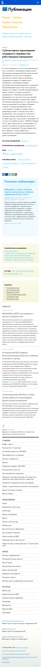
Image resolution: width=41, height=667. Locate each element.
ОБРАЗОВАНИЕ (8, 500)
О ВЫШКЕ (6, 440)
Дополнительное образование (13, 529)
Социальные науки (12, 296)
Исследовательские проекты (12, 559)
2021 (6, 274)
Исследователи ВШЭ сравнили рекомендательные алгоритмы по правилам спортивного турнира (20, 355)
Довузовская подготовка (11, 507)
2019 (13, 274)
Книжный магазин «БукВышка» (12, 598)
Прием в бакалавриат (9, 514)
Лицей (4, 503)
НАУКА (5, 552)
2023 (28, 271)
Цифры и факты (7, 444)
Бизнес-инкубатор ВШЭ (10, 536)
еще (21, 274)
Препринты (9, 27)
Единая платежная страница (12, 490)
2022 (32, 271)
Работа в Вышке (7, 494)
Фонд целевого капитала (11, 470)
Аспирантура (6, 525)
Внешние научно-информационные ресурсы (17, 581)
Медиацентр (6, 605)
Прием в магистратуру (10, 522)
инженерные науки (24, 255)
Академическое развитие (11, 574)
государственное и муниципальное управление (20, 253)
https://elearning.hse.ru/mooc (12, 637)
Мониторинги (7, 562)
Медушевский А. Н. (10, 198)
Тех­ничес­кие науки (12, 299)
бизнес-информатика (11, 251)
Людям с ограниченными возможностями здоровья (20, 486)
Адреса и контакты (22, 647)
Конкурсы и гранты (9, 577)
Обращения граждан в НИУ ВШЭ (13, 466)
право (15, 260)
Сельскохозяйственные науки (16, 294)
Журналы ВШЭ (7, 609)
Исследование (13, 382)
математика (29, 258)
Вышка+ (5, 518)
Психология (24, 141)
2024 (24, 271)
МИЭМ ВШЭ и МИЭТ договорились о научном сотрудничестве (17, 315)
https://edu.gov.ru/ (9, 629)
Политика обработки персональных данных (16, 654)
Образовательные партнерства (13, 540)
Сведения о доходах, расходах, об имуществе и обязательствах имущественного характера (19, 478)
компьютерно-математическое (14, 258)
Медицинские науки (12, 292)
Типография (6, 601)
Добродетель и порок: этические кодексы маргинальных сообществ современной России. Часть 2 (19, 192)
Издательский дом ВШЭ (10, 594)
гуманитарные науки (10, 255)
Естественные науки (13, 290)
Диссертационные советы (11, 566)
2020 (9, 274)
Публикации (19, 9)
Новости (6, 306)
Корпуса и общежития (10, 459)
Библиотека (6, 590)
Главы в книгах (12, 22)
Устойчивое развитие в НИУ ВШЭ (14, 451)
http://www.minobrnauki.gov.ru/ (13, 621)
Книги (6, 17)
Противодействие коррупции (13, 473)
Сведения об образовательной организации (18, 483)
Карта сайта (6, 662)
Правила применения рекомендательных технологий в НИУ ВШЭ (19, 658)
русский (10, 150)
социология (22, 260)
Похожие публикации (19, 181)
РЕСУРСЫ (6, 587)
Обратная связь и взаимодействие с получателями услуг (20, 545)
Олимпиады (6, 511)
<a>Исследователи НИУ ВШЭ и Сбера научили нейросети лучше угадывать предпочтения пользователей (18, 397)
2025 (20, 271)
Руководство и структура (11, 448)
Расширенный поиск (25, 33)
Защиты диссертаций (9, 570)
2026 (17, 271)
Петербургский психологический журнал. (14, 60)
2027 (13, 271)
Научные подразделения (11, 555)
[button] (5, 185)
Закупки (5, 462)
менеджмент (8, 260)
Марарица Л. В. (24, 65)
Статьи (17, 17)
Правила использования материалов (12, 36)
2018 (17, 274)
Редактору (36, 665)
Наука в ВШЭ (28, 36)
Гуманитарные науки (12, 288)
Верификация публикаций (9, 33)
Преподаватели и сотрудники (13, 455)
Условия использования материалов (13, 651)
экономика (29, 260)
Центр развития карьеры (11, 532)
